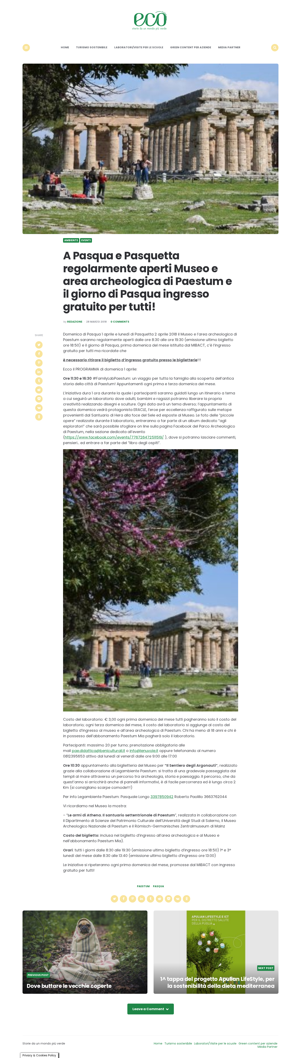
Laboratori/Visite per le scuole (138, 47)
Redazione (74, 321)
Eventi (86, 240)
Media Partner (229, 47)
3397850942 (161, 796)
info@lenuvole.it (144, 750)
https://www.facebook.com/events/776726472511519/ (114, 437)
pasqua (158, 886)
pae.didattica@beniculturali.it (98, 750)
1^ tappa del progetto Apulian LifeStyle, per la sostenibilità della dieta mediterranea (217, 982)
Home (65, 47)
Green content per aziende (190, 47)
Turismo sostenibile (91, 47)
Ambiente (71, 240)
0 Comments (120, 321)
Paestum (143, 886)
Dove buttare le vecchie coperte (69, 986)
